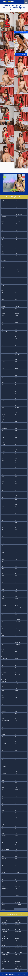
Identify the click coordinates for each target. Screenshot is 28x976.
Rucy (16, 637)
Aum (2, 304)
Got (2, 582)
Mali (2, 865)
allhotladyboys (17, 963)
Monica (16, 278)
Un (15, 810)
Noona (16, 430)
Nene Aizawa (17, 366)
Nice (16, 384)
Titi (15, 766)
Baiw (2, 320)
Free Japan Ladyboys (19, 966)
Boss (2, 402)
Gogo (3, 575)
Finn (2, 541)
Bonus (3, 396)
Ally (2, 230)
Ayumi (3, 308)
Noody (16, 423)
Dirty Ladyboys (17, 956)
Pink (15, 545)
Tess (16, 755)
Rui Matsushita (17, 642)
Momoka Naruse (18, 271)
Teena (16, 752)
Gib (2, 561)
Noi (15, 414)
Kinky (3, 757)
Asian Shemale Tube (19, 926)
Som (16, 704)
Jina (2, 665)
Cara (2, 421)
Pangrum (16, 497)
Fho (2, 538)
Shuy (16, 688)
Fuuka (3, 557)
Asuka (3, 299)
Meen (3, 893)
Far (2, 534)
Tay (15, 748)
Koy (2, 768)
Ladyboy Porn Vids (18, 959)
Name (16, 310)
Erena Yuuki (4, 511)
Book (2, 398)
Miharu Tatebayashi (18, 214)
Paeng (16, 481)
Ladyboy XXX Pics (5, 922)
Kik (2, 750)
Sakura (16, 651)
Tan (15, 736)
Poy (15, 587)
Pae (15, 478)
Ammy (3, 241)
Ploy (15, 557)
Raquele (16, 605)
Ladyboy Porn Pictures (6, 947)
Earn (2, 497)
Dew (2, 478)
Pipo (16, 550)
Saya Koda (17, 669)
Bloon (3, 379)
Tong (16, 773)
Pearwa (16, 515)
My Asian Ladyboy (5, 954)
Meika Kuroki (4, 906)
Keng (2, 741)
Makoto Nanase (4, 858)
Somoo (16, 706)
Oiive (16, 458)
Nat (15, 343)
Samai (16, 653)
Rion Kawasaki (17, 623)
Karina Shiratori (4, 715)
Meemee (3, 890)
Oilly (16, 462)
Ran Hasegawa (17, 600)
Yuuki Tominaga (18, 904)
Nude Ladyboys (4, 926)
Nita (15, 402)
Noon (16, 428)
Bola (2, 391)
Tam (16, 734)
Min (15, 228)
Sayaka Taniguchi (18, 676)
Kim (2, 755)
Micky (16, 209)
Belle (2, 356)
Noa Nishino (17, 409)
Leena (3, 794)
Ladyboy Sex (17, 938)
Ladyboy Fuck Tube (5, 956)
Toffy (16, 771)
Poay (16, 559)
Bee (2, 345)
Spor (16, 718)
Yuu (15, 897)
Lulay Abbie (4, 835)
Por (15, 582)
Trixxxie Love (17, 789)
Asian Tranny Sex (5, 940)
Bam (2, 327)
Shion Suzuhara (18, 683)
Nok (15, 416)
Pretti (16, 591)
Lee (2, 791)
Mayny (3, 883)
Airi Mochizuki (4, 216)
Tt (15, 791)
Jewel (3, 656)
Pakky (16, 483)
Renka (16, 610)
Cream (3, 458)
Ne (15, 356)
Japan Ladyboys (18, 922)
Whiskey (16, 835)
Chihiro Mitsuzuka (5, 439)
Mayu (3, 886)
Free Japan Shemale (18, 933)
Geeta (3, 559)
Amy (2, 246)
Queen (16, 593)
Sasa (15, 667)
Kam (2, 702)
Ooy (15, 474)
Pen (15, 524)
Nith (15, 405)
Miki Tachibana (18, 221)
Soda (16, 699)
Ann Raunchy (4, 260)
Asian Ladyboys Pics (5, 945)
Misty (16, 248)
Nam (16, 308)
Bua (2, 409)
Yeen (16, 858)
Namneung (17, 313)
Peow (16, 529)
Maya (3, 881)
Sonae (16, 709)
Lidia (2, 805)
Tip (15, 764)
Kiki (2, 752)
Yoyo (16, 874)
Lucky (3, 830)
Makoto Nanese (4, 860)
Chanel (3, 432)
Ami (2, 239)
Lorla (2, 826)
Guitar (3, 589)
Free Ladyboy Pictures (6, 920)
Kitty (2, 761)
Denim (3, 474)
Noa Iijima (17, 407)
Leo (2, 801)
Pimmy (16, 541)
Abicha (3, 202)
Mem (16, 200)
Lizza (2, 819)
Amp (2, 244)
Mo (15, 262)
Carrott (3, 423)
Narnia (16, 340)
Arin (2, 287)
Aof (2, 274)
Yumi (16, 888)
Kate (2, 729)
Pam (16, 488)
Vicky (16, 817)
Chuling (3, 453)
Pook (16, 573)
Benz (2, 366)
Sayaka (16, 672)
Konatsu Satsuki (4, 766)
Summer (16, 725)
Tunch (16, 801)
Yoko (16, 870)
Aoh (2, 278)
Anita (2, 255)
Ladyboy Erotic (4, 924)
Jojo (2, 667)
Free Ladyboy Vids (18, 924)
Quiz (16, 596)
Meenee (3, 897)
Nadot (16, 301)
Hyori (3, 610)
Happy (3, 593)
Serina (16, 679)
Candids (3, 416)
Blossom (3, 382)
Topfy (16, 782)
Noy (15, 439)
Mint (16, 241)
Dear (2, 469)
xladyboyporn (4, 970)
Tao (15, 738)
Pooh (16, 570)
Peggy (16, 522)
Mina (16, 230)
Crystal (3, 460)
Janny (3, 630)
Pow (15, 584)
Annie (3, 267)
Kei (2, 738)
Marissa (3, 874)
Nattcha (16, 350)
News (16, 379)
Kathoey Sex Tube (5, 959)
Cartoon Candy (4, 428)
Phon (16, 534)
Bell (2, 352)
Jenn (2, 646)
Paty (15, 506)
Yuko (16, 881)
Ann (2, 258)
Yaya (16, 856)
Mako (3, 851)
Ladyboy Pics (17, 961)
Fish (2, 545)
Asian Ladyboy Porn (18, 917)
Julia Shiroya (4, 679)
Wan (15, 828)
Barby (3, 333)
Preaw (16, 589)
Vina (15, 819)
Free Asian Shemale (18, 945)
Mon (16, 274)
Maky (3, 863)
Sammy (16, 658)
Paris (16, 499)
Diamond (3, 483)
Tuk (15, 794)
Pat (15, 501)
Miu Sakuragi (17, 255)
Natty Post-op (17, 354)
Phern (16, 531)
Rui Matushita (17, 644)
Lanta (3, 787)
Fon (2, 547)
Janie (2, 628)
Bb (2, 338)
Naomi (16, 336)
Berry (3, 370)
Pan (15, 490)
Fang (2, 529)
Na (15, 294)
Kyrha (3, 782)
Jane (2, 626)
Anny (2, 269)
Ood (15, 469)
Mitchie (16, 251)
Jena (2, 644)
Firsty (3, 543)
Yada (16, 851)
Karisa (3, 718)
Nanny (16, 333)
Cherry (3, 437)
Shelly (16, 681)
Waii (15, 826)
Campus (3, 414)
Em (2, 504)
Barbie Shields (4, 331)
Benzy (3, 368)
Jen (2, 642)
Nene (16, 363)
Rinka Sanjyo (17, 621)
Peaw (16, 518)
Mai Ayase (3, 847)
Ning (16, 398)
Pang (16, 495)
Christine (3, 451)
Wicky (16, 840)
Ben (2, 359)
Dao (2, 465)
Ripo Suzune (17, 626)
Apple (3, 285)
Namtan (16, 320)
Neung (16, 375)
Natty (16, 352)
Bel (2, 350)
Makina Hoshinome (5, 849)
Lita (2, 817)
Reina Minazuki (18, 607)
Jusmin (3, 690)
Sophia (16, 715)
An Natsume (4, 248)
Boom (3, 400)
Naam (16, 297)
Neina (16, 361)
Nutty (16, 448)
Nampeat (16, 315)
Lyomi (3, 840)
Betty (3, 373)
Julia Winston (4, 681)
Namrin (16, 317)
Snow (16, 697)
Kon (2, 764)
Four (2, 554)
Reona (16, 612)
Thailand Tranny (18, 931)
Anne (3, 264)
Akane (3, 221)
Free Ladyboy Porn (18, 947)
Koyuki (3, 771)
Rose (16, 635)
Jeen (2, 639)
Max (2, 876)
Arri (2, 297)
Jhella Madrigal (4, 658)
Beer (2, 347)
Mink (16, 237)
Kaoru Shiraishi (4, 709)
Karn (2, 722)
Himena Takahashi (5, 603)
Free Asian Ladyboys (5, 966)
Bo (2, 386)
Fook (2, 550)
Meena (3, 895)
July (2, 686)
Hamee (3, 591)
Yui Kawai (16, 876)
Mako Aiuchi (4, 853)
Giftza (3, 568)
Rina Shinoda (17, 619)
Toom (16, 778)
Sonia (16, 711)
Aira (2, 214)
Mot (15, 290)
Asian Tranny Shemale (6, 952)
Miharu (16, 211)
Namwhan (17, 324)
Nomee (16, 419)
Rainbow (16, 598)
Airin (2, 218)
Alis (2, 225)
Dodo (3, 485)
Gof (2, 573)
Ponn (16, 568)
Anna (2, 262)
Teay (16, 750)
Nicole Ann (17, 389)
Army (3, 294)
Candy (3, 419)
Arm (2, 292)
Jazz (2, 637)
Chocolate (3, 444)
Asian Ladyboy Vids (5, 963)
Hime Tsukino (4, 600)
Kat (2, 727)
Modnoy (16, 269)
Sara (15, 665)
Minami (16, 232)
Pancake (16, 492)
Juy (2, 692)
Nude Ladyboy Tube (5, 949)
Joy (2, 674)
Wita (15, 844)
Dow (2, 490)
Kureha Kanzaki (4, 778)
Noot (16, 432)
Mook (16, 285)
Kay (2, 736)
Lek (2, 798)
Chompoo (3, 446)
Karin (3, 713)
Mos (15, 287)
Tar (15, 741)
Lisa (2, 812)
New (16, 377)
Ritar (16, 633)
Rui (15, 639)
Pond (16, 566)
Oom (16, 472)
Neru (16, 370)
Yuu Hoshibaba (18, 899)
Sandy (16, 662)
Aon (2, 283)
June (2, 688)
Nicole (16, 386)
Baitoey (3, 315)
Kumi (3, 775)
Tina (15, 761)
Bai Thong (3, 313)
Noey (16, 412)
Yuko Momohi (17, 883)
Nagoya (16, 304)
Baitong (3, 317)
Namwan (16, 322)
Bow (2, 405)
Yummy (16, 890)
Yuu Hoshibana (18, 902)
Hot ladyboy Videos (18, 968)
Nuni (16, 442)
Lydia (3, 837)
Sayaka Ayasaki (17, 674)
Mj (15, 260)
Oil (15, 460)
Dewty (3, 481)
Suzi (15, 729)
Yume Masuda (17, 886)
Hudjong (3, 607)
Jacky (2, 621)
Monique (16, 281)
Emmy (3, 506)
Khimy (3, 745)
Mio (15, 244)
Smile (16, 695)
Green (3, 587)
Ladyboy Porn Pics (18, 949)
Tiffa (15, 757)
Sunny (16, 727)
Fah (2, 524)
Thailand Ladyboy (18, 943)
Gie (2, 564)
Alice (2, 223)
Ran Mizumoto (17, 603)
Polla (16, 561)
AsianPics (7, 2)
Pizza (16, 552)
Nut (15, 446)
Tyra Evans (17, 807)
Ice (2, 612)
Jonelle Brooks (4, 672)
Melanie (3, 909)
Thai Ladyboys (4, 931)
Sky (15, 692)
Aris (2, 290)
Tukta (16, 796)
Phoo (16, 536)
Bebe (3, 343)
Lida (2, 803)
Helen (3, 598)
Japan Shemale (17, 954)
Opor (16, 476)
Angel (3, 251)
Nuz (15, 451)
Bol (2, 389)
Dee (2, 472)
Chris (2, 448)
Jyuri (2, 695)
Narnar (16, 338)
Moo (16, 283)
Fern (2, 536)
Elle (2, 501)
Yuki (15, 879)
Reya (16, 614)
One (15, 467)
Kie (2, 748)
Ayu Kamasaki (4, 306)
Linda (3, 810)
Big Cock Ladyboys (18, 970)
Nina (16, 396)
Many (3, 867)
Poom (16, 575)
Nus (15, 444)
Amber (3, 237)
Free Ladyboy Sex (5, 938)
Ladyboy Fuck (4, 933)
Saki (15, 649)
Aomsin (3, 281)
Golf (2, 577)
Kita (2, 759)
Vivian (16, 824)
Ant (2, 271)
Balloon (3, 324)
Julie (2, 683)
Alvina (3, 232)
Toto (16, 784)
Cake (2, 412)
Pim (15, 538)
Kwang (3, 780)
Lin (2, 807)
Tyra (16, 805)
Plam (16, 554)
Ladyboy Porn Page (18, 936)
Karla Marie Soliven (5, 720)
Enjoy (3, 508)
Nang (16, 331)
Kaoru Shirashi (4, 711)
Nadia (16, 299)
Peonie (16, 527)
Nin (15, 393)
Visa (15, 821)
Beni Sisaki (4, 361)
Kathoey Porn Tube (18, 952)
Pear (16, 513)
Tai (15, 732)
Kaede (3, 697)
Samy (16, 660)
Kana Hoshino (4, 706)
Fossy (3, 552)
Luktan (3, 833)
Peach (16, 511)
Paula (16, 508)
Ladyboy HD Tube (5, 936)
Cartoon (3, 425)
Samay (16, 656)
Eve (2, 518)
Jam (2, 623)
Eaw (2, 499)
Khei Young (4, 743)
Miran (16, 246)
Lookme (3, 821)
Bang (2, 329)
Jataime (3, 635)
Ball (2, 322)
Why (15, 837)
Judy (2, 676)
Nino (16, 400)
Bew (2, 375)
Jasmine (3, 633)
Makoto (3, 856)
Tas (15, 743)
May (2, 879)
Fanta (3, 531)
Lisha (2, 814)
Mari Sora (3, 872)
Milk (15, 225)
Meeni (3, 899)
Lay (2, 789)
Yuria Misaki (17, 895)
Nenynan (16, 368)
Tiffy (15, 759)
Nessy (16, 373)
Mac (2, 842)
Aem (2, 207)
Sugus (16, 720)
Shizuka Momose (18, 686)
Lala (2, 784)
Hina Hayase (4, 605)
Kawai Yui (3, 732)
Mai (2, 844)
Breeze (3, 407)
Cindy (3, 455)
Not (15, 435)
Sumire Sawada (18, 722)
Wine (16, 842)
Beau (2, 340)
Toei (16, 768)
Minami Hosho (17, 234)
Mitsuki (16, 253)
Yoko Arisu (17, 872)
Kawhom (3, 734)
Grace (3, 584)
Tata (15, 745)
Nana (16, 329)
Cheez (3, 435)
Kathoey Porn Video (5, 961)
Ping (15, 543)
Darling (3, 467)
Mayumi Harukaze (5, 888)
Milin (16, 223)
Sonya (16, 713)
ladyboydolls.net (5, 968)
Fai (2, 527)
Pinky (16, 547)
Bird (2, 377)
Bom (2, 393)
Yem (16, 860)
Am (2, 234)
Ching (3, 442)
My (15, 292)
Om (15, 465)
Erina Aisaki (4, 515)
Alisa (2, 228)
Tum (16, 798)
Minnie (16, 239)
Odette (16, 455)
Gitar (2, 570)
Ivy (2, 614)
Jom (2, 669)
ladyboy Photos (18, 940)
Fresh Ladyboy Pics (5, 943)
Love (2, 828)
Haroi (3, 596)
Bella (2, 354)
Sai (15, 646)
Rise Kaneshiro (17, 630)
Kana (2, 704)
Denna (3, 476)
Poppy (16, 580)
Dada (2, 462)
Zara (16, 906)
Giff (2, 566)
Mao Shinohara (4, 870)
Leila (2, 796)
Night (16, 391)
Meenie (3, 902)
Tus (15, 803)
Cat (2, 430)
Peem (16, 520)
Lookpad (3, 824)
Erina (2, 513)
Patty (16, 504)
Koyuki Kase (4, 773)
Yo (15, 865)
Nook (16, 425)
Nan (15, 327)
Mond (16, 276)
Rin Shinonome (18, 616)
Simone (16, 690)
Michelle (16, 205)
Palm (16, 485)
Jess (2, 651)
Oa (15, 453)
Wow (16, 849)
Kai (2, 699)
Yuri (15, 893)
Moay (16, 264)
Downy (3, 492)
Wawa (16, 830)
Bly (2, 384)
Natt (15, 347)
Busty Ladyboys (4, 917)
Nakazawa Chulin (18, 306)
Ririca (16, 628)
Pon (15, 564)
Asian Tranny (17, 929)
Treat (16, 787)
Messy (16, 202)
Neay (16, 359)
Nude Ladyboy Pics (5, 929)
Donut (3, 488)
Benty (3, 363)
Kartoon (3, 725)
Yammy (16, 853)
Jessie (3, 653)
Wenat (16, 833)
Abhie (3, 200)
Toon (16, 780)
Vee (15, 812)
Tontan (16, 775)
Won (16, 847)
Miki (15, 218)
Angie (3, 253)
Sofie (16, 702)
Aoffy (2, 276)
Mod (16, 267)
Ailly (2, 211)
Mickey (16, 207)
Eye (2, 520)
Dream (3, 495)
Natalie (16, 345)
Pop (15, 577)
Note (16, 437)
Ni (15, 382)
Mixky (16, 258)
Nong (16, 421)
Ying (15, 863)
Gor (2, 580)
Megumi (3, 904)
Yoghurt (16, 867)
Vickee (16, 814)
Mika (16, 216)
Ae (2, 205)
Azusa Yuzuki (4, 310)
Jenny (3, 649)
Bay (2, 336)
